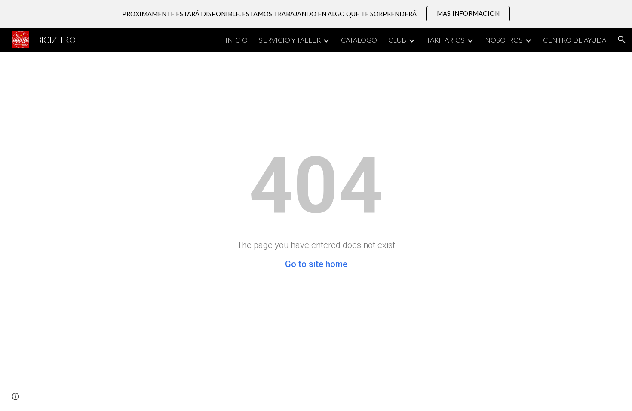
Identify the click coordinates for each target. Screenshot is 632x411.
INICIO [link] (236, 40)
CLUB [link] (397, 40)
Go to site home (316, 264)
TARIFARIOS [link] (445, 40)
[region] (316, 14)
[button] (621, 39)
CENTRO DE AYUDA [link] (574, 40)
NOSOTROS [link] (504, 40)
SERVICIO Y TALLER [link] (290, 40)
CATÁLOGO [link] (359, 40)
